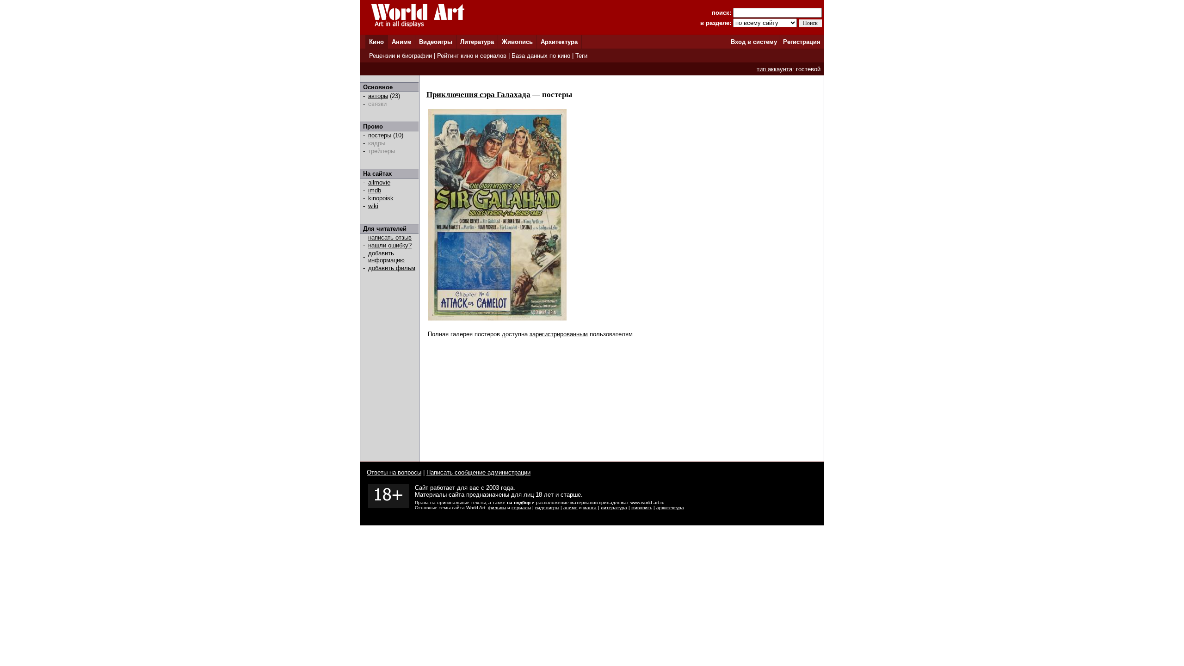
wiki (373, 206)
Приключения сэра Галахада (478, 94)
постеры (379, 135)
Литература (477, 41)
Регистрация (801, 41)
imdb (374, 190)
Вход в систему (754, 41)
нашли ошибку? (390, 245)
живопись (641, 507)
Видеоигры (435, 41)
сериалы (521, 507)
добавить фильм (391, 268)
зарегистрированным (559, 334)
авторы (378, 95)
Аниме (401, 41)
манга (590, 507)
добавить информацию (386, 257)
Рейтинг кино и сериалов (471, 55)
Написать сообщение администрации (478, 472)
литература (614, 507)
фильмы (497, 507)
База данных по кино (541, 55)
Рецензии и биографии (400, 55)
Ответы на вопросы (394, 472)
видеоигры (547, 507)
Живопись (517, 41)
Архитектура (559, 41)
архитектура (670, 507)
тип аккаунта (774, 69)
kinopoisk (381, 198)
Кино (376, 41)
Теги (581, 55)
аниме (570, 507)
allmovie (379, 182)
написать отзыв (390, 237)
